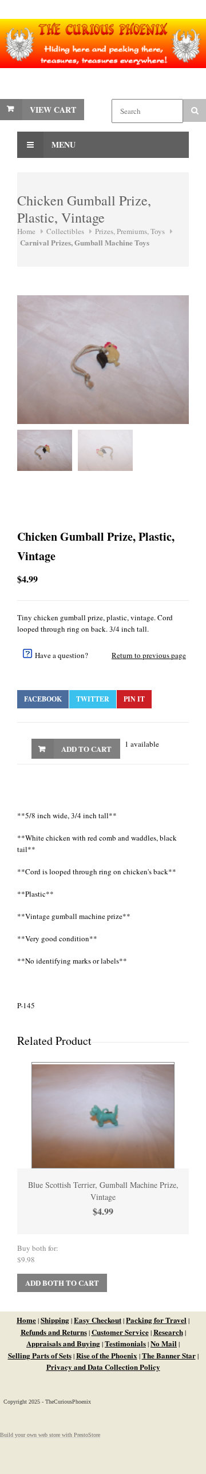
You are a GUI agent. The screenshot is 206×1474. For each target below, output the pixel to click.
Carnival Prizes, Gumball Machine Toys (84, 242)
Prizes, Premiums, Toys (130, 231)
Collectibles (65, 231)
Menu (62, 144)
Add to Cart (86, 748)
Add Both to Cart (62, 1282)
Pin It (134, 699)
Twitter (92, 699)
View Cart (53, 110)
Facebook (43, 699)
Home (26, 231)
